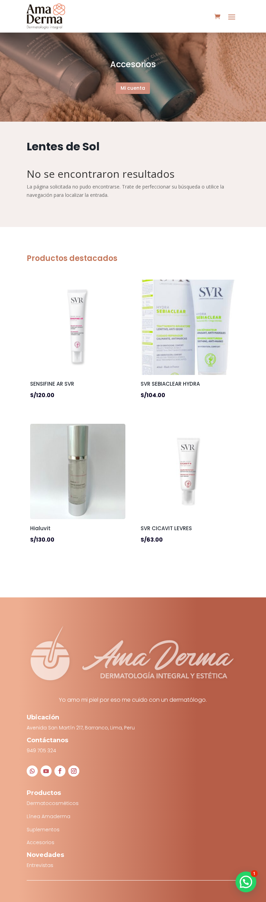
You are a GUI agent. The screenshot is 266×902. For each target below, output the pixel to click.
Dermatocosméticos (53, 803)
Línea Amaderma (48, 816)
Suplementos (43, 829)
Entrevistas (40, 865)
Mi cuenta (133, 88)
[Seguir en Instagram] (73, 771)
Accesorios (40, 842)
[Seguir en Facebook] (59, 771)
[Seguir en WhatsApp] (32, 771)
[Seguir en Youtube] (46, 771)
